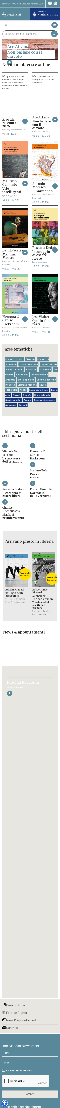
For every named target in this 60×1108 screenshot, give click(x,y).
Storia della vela (42, 395)
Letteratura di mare (38, 389)
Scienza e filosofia (27, 384)
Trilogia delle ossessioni (14, 594)
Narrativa (46, 131)
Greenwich (37, 131)
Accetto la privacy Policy (19, 1070)
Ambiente (10, 379)
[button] (25, 121)
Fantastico (31, 369)
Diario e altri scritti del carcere (40, 605)
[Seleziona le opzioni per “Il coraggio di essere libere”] (55, 250)
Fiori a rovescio (36, 475)
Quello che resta (40, 322)
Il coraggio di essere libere (41, 255)
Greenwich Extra (39, 194)
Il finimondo (42, 191)
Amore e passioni (14, 369)
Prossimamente (18, 602)
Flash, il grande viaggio (13, 516)
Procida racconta (17, 129)
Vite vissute (22, 374)
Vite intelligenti (11, 190)
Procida (5, 129)
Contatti (12, 1028)
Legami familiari (48, 364)
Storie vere (45, 369)
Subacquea (10, 405)
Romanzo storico (14, 359)
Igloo (4, 195)
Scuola (42, 384)
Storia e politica (26, 379)
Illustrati (23, 405)
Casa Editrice (15, 1005)
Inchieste (10, 384)
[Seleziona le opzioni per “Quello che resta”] (55, 319)
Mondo (23, 389)
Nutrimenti (36, 198)
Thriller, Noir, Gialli (28, 364)
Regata (27, 400)
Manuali (16, 395)
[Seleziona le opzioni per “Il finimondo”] (55, 186)
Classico (30, 359)
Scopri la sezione (15, 687)
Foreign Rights (16, 1012)
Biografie (27, 395)
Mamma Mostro (9, 256)
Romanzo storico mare (44, 400)
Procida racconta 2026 (9, 123)
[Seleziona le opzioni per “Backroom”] (25, 319)
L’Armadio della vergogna (40, 494)
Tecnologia (11, 389)
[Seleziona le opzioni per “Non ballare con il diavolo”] (55, 119)
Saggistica (12, 195)
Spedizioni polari (13, 400)
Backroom (10, 324)
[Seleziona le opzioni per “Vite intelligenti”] (25, 183)
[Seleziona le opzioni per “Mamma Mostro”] (25, 252)
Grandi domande (39, 374)
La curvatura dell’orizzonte (12, 460)
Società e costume (46, 379)
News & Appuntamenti (21, 1020)
